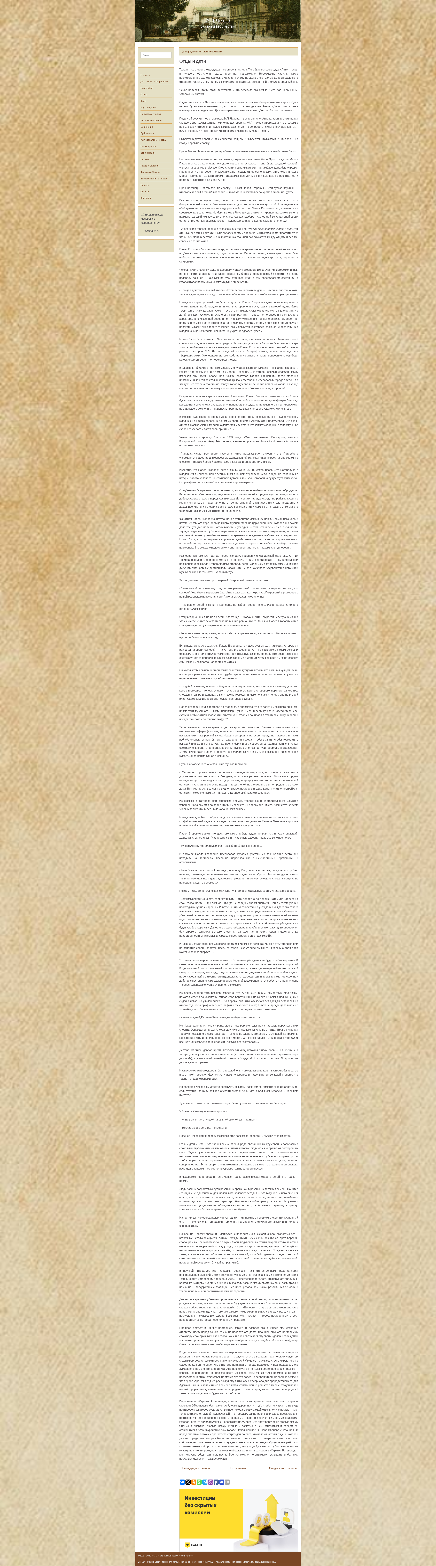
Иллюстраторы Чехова (153, 139)
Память (145, 185)
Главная (145, 75)
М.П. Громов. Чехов (210, 51)
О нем (144, 94)
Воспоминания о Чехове (154, 178)
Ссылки (145, 191)
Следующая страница (283, 1468)
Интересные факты (151, 120)
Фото (143, 100)
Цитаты (145, 159)
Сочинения (147, 126)
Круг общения (148, 107)
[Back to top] (428, 1558)
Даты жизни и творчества (154, 81)
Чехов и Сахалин (150, 165)
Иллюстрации (148, 146)
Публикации (147, 133)
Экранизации (148, 152)
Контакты (146, 197)
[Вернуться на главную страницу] (218, 21)
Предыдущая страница (195, 1468)
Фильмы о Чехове (150, 172)
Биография (147, 87)
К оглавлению (238, 1468)
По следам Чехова (151, 113)
